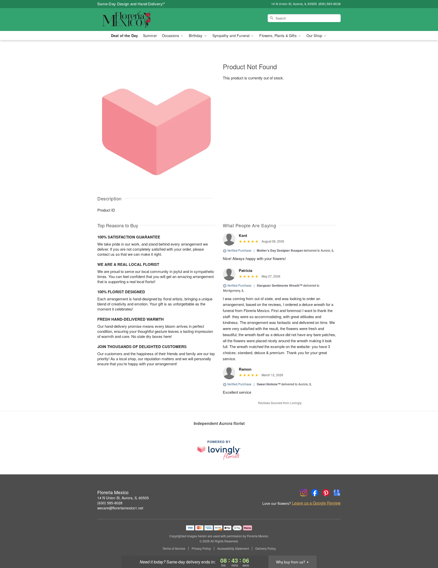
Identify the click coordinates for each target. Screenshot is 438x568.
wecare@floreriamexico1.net (120, 507)
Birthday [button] (196, 35)
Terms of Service (173, 548)
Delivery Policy (265, 548)
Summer (150, 35)
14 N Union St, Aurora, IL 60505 (123, 497)
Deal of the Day (124, 35)
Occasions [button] (171, 35)
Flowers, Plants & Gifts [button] (278, 35)
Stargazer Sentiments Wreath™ (279, 285)
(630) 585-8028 (109, 502)
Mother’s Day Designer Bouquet (280, 250)
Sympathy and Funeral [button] (231, 35)
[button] (424, 546)
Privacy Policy (201, 548)
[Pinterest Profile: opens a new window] (326, 492)
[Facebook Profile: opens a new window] (314, 492)
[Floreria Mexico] (133, 19)
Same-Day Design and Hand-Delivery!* (131, 3)
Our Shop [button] (314, 35)
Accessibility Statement (233, 548)
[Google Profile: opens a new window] (337, 492)
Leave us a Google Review (316, 503)
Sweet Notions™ (269, 384)
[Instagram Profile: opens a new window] (303, 492)
